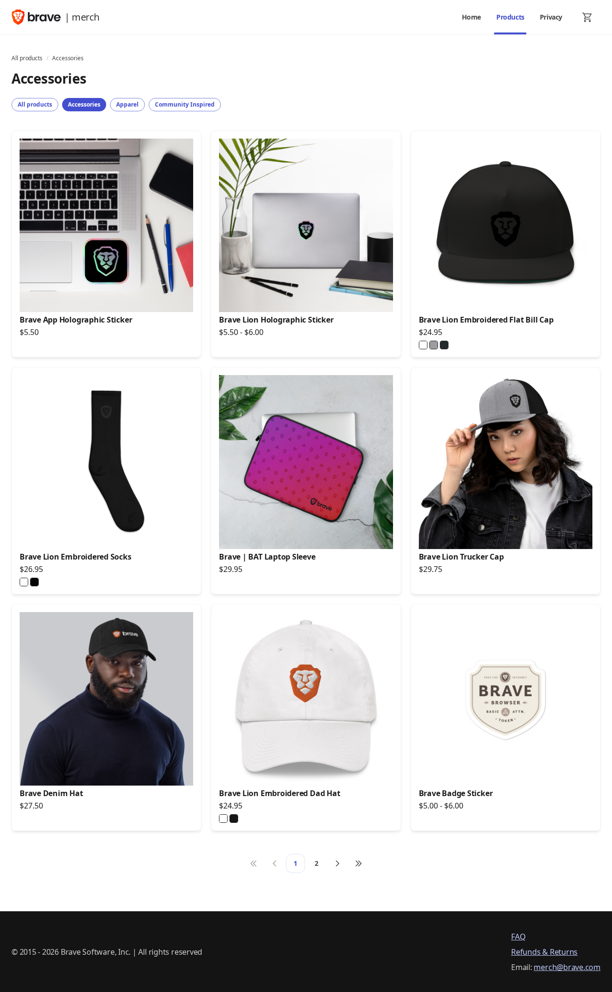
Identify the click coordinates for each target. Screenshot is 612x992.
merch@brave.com (567, 967)
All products (27, 58)
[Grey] (433, 345)
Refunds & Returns (544, 952)
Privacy (551, 17)
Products (510, 17)
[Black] (444, 345)
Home (471, 17)
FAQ (518, 936)
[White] (423, 345)
